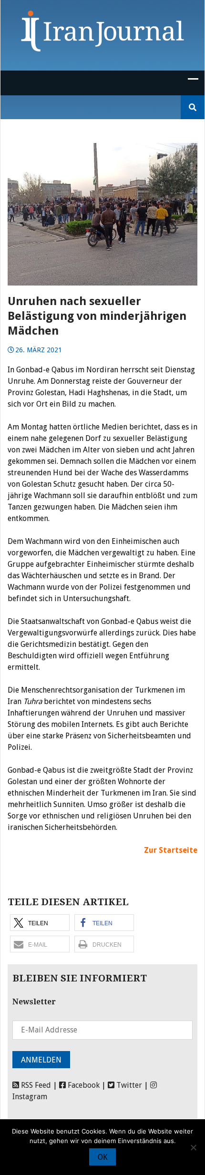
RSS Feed (35, 1085)
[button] (40, 922)
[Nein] (193, 1147)
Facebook (83, 1085)
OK (102, 1157)
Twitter (128, 1085)
